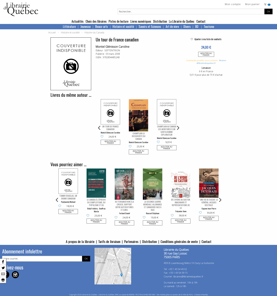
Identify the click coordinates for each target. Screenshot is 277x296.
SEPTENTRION (112, 50)
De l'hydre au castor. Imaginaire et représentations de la (180, 203)
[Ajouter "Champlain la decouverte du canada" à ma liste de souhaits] (131, 146)
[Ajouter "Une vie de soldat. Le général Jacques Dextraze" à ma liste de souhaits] (201, 212)
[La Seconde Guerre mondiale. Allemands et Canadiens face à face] (152, 184)
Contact (200, 21)
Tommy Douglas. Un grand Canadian (68, 197)
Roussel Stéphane (152, 213)
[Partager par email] (3, 273)
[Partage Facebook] (3, 261)
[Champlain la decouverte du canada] (138, 115)
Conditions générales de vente (179, 241)
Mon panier (252, 4)
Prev (99, 128)
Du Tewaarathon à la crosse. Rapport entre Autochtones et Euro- (124, 205)
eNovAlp (204, 294)
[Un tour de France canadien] (110, 111)
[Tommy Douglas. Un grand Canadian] (68, 181)
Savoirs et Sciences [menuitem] (150, 26)
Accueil (52, 32)
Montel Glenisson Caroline (138, 142)
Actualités (78, 21)
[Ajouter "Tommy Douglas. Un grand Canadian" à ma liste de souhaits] (60, 206)
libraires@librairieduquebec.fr (211, 62)
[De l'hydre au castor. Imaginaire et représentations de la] (180, 183)
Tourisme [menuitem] (209, 26)
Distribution (160, 21)
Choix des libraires (96, 21)
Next (177, 128)
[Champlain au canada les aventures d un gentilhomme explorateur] (166, 111)
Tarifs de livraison (109, 241)
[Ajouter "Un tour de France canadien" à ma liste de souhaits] (103, 136)
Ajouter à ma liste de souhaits (207, 39)
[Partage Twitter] (3, 267)
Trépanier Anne (180, 211)
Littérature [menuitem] (69, 26)
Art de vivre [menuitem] (172, 26)
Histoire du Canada (94, 32)
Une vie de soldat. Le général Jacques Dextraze (209, 202)
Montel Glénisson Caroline (112, 47)
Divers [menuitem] (187, 26)
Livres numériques (140, 21)
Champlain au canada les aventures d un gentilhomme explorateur (166, 130)
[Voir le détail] (110, 111)
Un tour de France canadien (110, 128)
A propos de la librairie (80, 241)
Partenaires (131, 241)
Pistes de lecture (118, 21)
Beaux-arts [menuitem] (101, 26)
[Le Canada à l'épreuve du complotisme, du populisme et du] (96, 183)
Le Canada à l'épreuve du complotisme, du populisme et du (96, 202)
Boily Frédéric (92, 208)
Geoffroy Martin (99, 210)
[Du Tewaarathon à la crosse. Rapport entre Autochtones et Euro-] (124, 184)
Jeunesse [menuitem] (85, 26)
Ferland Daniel (124, 213)
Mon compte (233, 4)
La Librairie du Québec (181, 21)
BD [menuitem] (197, 26)
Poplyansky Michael (68, 201)
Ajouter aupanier (206, 54)
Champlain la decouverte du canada (138, 136)
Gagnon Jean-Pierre (209, 208)
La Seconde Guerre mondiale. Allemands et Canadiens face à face (152, 205)
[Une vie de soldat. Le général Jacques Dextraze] (209, 183)
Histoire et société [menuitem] (123, 26)
